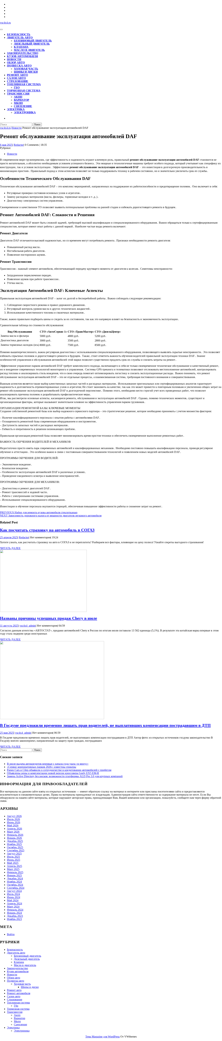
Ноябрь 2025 (14, 844)
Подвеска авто (19, 65)
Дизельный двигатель (32, 43)
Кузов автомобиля (22, 56)
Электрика (16, 109)
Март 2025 (13, 869)
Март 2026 (13, 831)
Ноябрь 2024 (14, 881)
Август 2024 (14, 891)
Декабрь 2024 (15, 878)
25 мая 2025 (7, 732)
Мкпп (18, 103)
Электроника (25, 112)
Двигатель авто (20, 37)
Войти (11, 934)
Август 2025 (14, 853)
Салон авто (16, 78)
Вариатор (21, 99)
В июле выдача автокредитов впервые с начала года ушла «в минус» (47, 763)
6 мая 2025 (6, 144)
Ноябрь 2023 (14, 919)
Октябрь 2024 (15, 884)
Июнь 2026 (13, 822)
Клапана (21, 46)
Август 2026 (14, 816)
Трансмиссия (18, 93)
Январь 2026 (14, 837)
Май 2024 (12, 900)
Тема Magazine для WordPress (102, 1036)
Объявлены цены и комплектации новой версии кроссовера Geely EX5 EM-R (53, 773)
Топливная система (24, 84)
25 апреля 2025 (9, 537)
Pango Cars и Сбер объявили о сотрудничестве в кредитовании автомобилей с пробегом (59, 770)
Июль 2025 (13, 856)
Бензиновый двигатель (33, 40)
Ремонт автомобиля (18, 993)
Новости (14, 59)
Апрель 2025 (14, 866)
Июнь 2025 (13, 859)
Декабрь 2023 (15, 915)
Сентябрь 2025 (15, 850)
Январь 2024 (14, 912)
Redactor (19, 144)
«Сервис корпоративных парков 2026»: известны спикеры (41, 766)
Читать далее (10, 548)
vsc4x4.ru (5, 22)
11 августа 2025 (9, 625)
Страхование (17, 81)
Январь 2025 (14, 875)
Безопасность (18, 34)
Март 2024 (13, 906)
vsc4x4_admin (28, 625)
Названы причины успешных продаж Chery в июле (48, 618)
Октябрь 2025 (15, 847)
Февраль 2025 (15, 872)
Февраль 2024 (15, 909)
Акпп (18, 96)
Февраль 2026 (15, 834)
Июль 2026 (13, 819)
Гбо (17, 87)
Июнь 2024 (13, 897)
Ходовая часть (26, 68)
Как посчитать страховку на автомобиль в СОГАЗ (47, 530)
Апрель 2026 (14, 828)
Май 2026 (12, 825)
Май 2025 (12, 862)
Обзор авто (16, 62)
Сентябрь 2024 (15, 887)
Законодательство (22, 53)
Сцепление (23, 106)
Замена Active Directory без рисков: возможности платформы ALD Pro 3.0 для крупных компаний (65, 776)
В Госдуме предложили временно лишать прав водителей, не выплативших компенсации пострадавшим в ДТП (105, 725)
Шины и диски (26, 71)
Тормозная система (23, 90)
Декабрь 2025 (15, 841)
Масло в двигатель (29, 50)
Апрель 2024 (14, 903)
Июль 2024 (13, 894)
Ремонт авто (17, 74)
